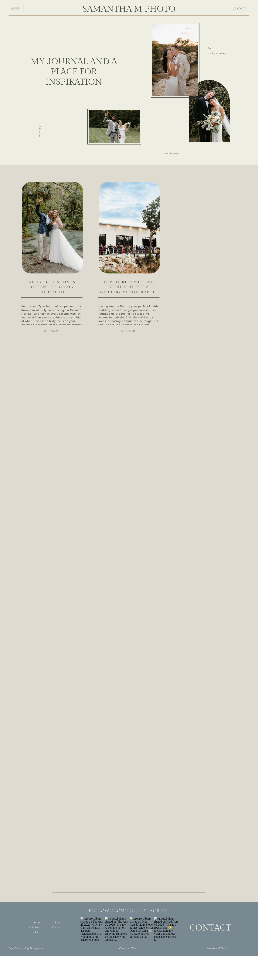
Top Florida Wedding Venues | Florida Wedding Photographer (129, 287)
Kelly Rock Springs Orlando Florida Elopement (52, 287)
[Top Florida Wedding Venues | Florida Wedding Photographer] (129, 227)
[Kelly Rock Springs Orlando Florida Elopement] (52, 227)
